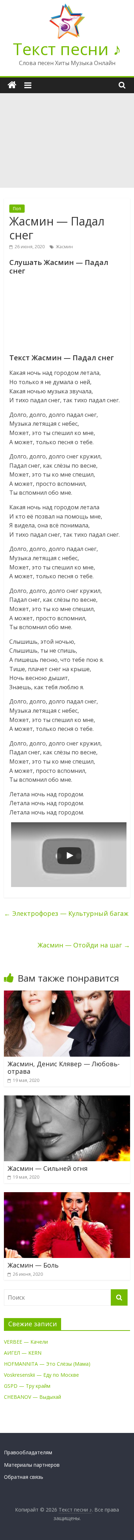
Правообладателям (28, 1452)
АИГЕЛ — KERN (22, 1352)
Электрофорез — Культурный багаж (66, 913)
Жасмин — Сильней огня (48, 1168)
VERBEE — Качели (26, 1341)
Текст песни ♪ (67, 49)
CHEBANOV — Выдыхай (32, 1396)
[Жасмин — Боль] (67, 1196)
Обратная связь (23, 1476)
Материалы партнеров (32, 1464)
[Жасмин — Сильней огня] (67, 1100)
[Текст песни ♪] (12, 85)
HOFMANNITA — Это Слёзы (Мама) (47, 1363)
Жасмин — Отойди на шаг (84, 945)
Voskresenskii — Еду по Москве (41, 1374)
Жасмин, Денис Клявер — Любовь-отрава (64, 1068)
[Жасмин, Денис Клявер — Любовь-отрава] (67, 995)
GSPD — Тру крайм (27, 1385)
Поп (17, 209)
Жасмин (64, 247)
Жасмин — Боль (33, 1265)
